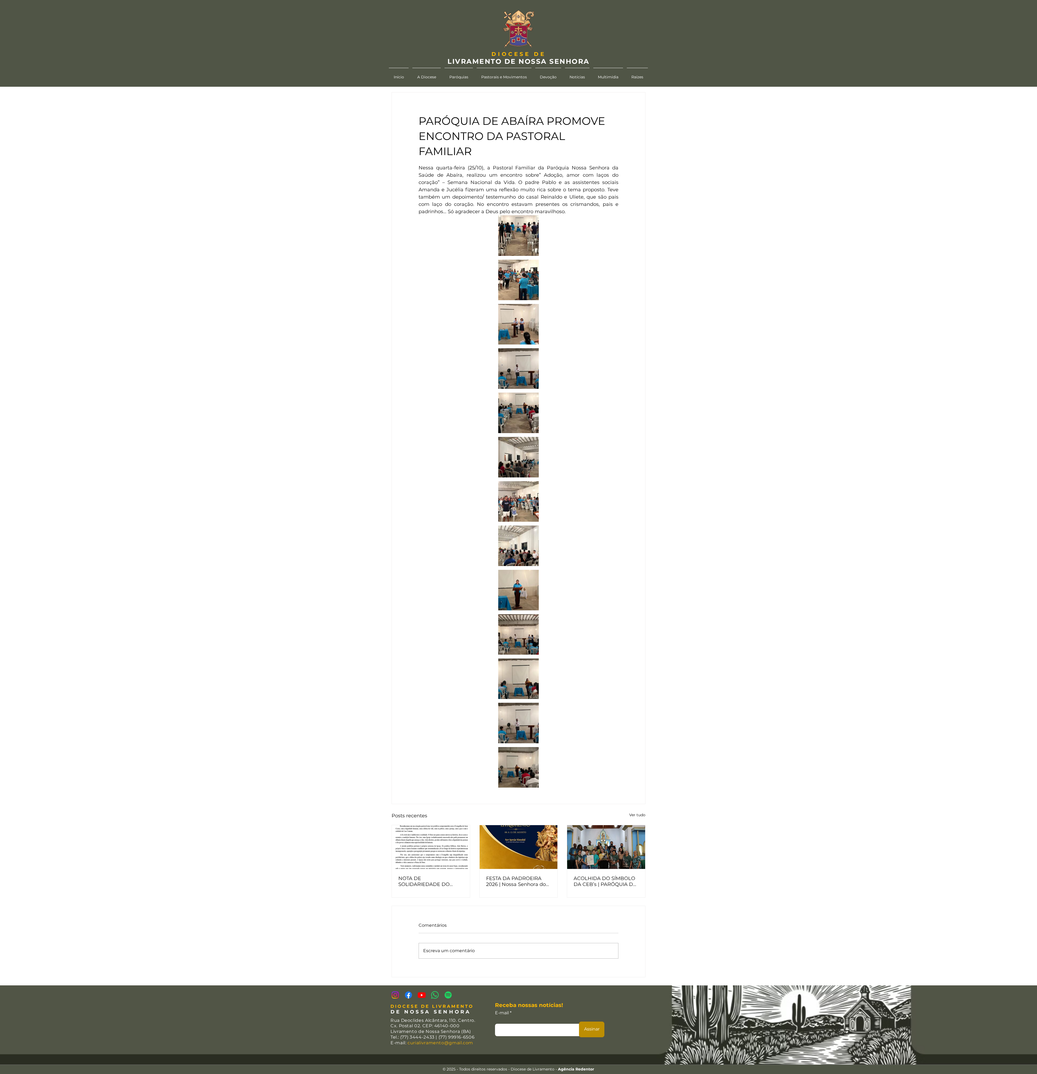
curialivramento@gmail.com (440, 1042)
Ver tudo (637, 814)
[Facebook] (408, 995)
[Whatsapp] (435, 995)
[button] (426, 74)
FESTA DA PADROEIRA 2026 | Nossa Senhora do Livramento (516, 881)
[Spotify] (448, 995)
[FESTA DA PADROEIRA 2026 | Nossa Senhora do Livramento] (519, 847)
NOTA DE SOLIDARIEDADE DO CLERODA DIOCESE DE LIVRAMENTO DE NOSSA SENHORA (428, 881)
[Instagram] (395, 995)
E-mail (502, 1013)
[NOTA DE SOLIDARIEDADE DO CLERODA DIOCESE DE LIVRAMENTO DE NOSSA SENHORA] (431, 847)
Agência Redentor (576, 1069)
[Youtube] (421, 995)
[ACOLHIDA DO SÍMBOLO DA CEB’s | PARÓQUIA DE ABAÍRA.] (606, 847)
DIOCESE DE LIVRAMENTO (432, 1006)
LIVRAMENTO (474, 61)
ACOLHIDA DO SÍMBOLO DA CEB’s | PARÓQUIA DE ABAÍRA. (605, 881)
